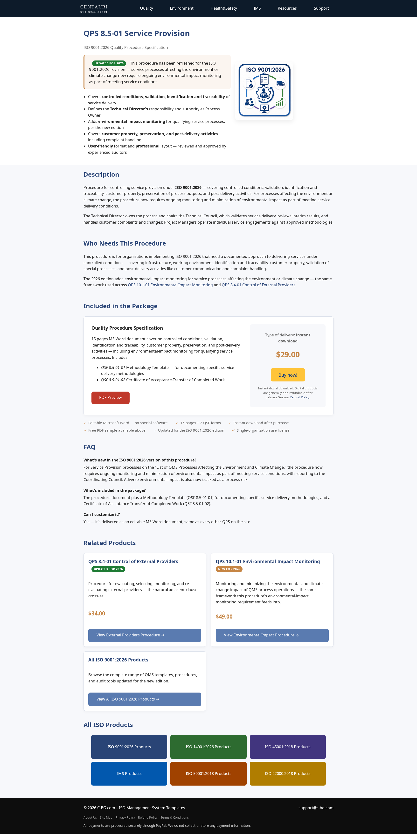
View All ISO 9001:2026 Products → (128, 699)
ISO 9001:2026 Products (129, 746)
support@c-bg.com (316, 807)
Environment (182, 8)
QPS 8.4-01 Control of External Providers (258, 284)
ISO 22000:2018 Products (288, 773)
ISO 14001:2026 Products (208, 746)
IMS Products (129, 773)
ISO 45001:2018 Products (288, 746)
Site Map (106, 817)
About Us (90, 817)
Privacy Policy (125, 817)
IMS (257, 8)
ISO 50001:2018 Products (208, 773)
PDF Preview (110, 397)
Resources (287, 8)
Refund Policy (299, 397)
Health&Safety (224, 8)
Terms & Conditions (175, 817)
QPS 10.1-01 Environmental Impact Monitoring (170, 284)
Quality (146, 8)
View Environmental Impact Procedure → (261, 635)
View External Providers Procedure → (131, 635)
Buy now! (287, 375)
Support (321, 8)
